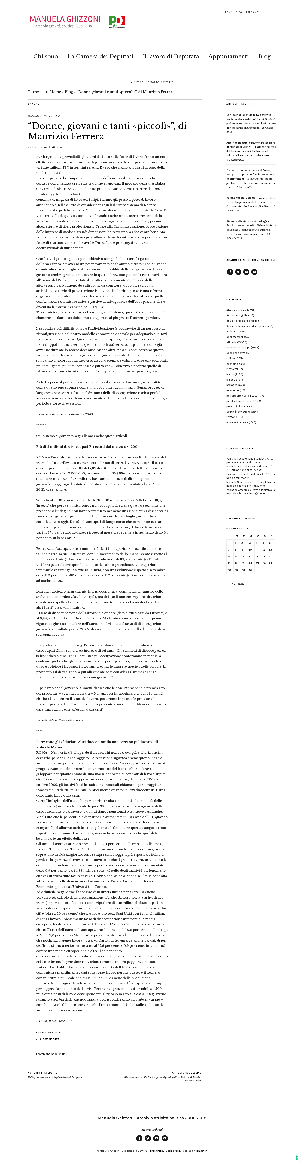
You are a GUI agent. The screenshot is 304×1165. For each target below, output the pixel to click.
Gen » (242, 584)
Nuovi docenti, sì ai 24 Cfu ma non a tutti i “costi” (250, 468)
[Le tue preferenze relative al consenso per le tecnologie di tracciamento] (297, 1158)
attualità (231, 342)
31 (250, 570)
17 (250, 556)
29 (236, 570)
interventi (232, 369)
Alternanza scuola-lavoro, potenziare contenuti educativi (249, 460)
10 (250, 549)
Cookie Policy (173, 1150)
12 (263, 549)
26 (264, 563)
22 (236, 563)
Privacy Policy (156, 1150)
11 (257, 549)
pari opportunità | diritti (240, 395)
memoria (231, 384)
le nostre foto (234, 379)
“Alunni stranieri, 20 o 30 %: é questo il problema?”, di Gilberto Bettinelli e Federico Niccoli (162, 1076)
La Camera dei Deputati (100, 56)
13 (270, 549)
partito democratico (238, 401)
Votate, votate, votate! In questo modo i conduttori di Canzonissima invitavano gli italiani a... (250, 202)
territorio (231, 417)
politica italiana (235, 406)
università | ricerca (237, 422)
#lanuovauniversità (237, 310)
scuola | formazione (238, 411)
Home (228, 12)
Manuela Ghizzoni (51, 147)
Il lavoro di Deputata (171, 56)
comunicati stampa (238, 347)
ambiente (232, 331)
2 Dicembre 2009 (51, 116)
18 (257, 556)
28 (229, 570)
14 (229, 556)
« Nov (230, 584)
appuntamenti (235, 336)
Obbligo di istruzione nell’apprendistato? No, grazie (55, 1075)
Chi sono (45, 56)
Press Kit (252, 12)
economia (232, 363)
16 (242, 556)
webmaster (200, 1150)
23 (243, 563)
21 (229, 563)
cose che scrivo (235, 352)
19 (263, 556)
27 (270, 563)
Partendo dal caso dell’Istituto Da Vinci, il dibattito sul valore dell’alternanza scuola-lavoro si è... (251, 151)
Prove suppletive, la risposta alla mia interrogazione (250, 484)
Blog (239, 12)
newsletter (232, 390)
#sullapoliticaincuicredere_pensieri (247, 326)
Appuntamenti (228, 56)
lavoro (34, 103)
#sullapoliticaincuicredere (241, 320)
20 (270, 556)
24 (250, 563)
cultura (230, 358)
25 (257, 563)
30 (243, 570)
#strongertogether (237, 315)
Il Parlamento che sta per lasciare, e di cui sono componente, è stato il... (251, 179)
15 (236, 556)
